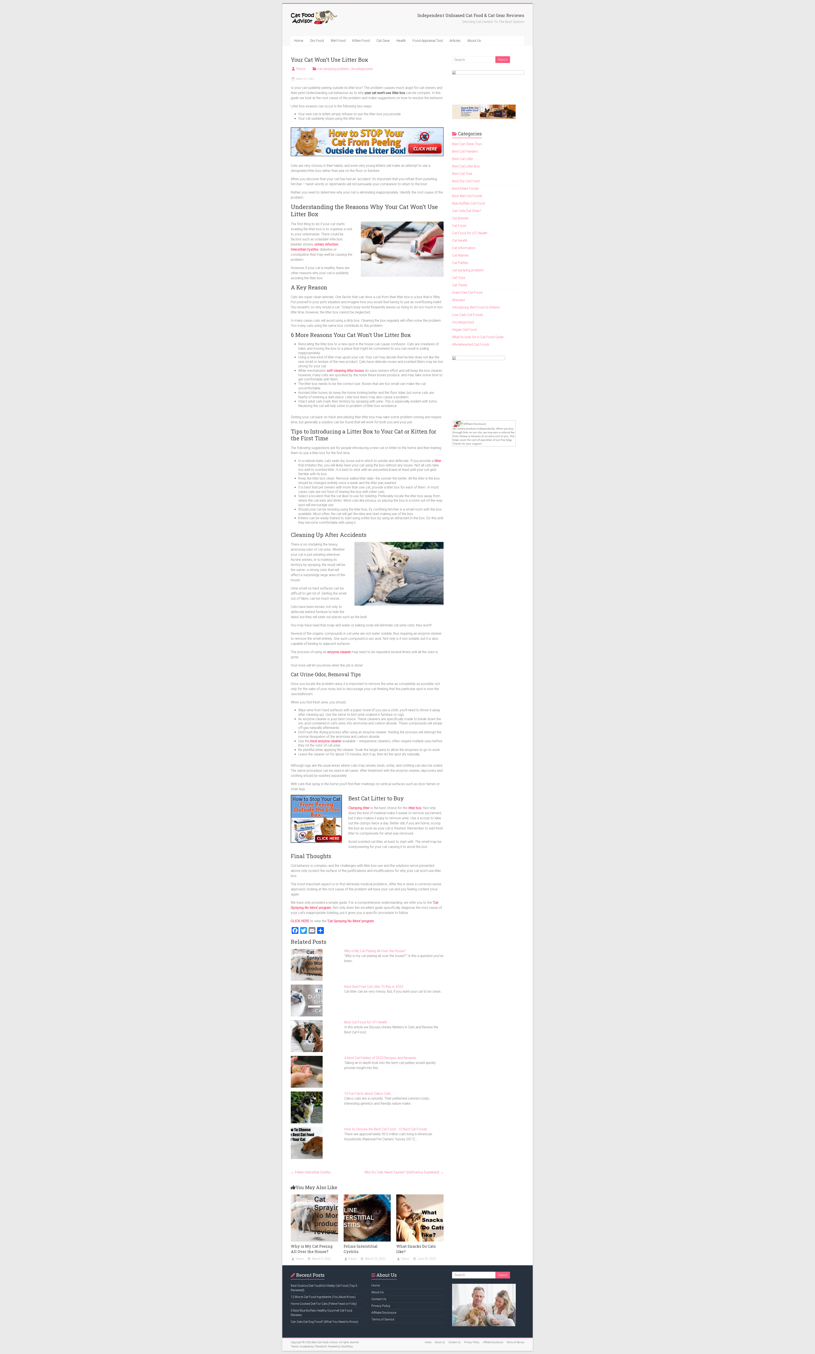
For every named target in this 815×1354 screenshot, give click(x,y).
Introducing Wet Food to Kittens (476, 307)
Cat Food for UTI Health (469, 233)
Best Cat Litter (462, 159)
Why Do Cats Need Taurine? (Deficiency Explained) (404, 1172)
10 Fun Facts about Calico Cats (367, 1094)
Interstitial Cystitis (304, 249)
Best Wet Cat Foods (467, 196)
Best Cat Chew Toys (467, 144)
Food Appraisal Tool (428, 41)
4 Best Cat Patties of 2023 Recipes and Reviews (380, 1058)
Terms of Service (382, 1319)
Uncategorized (361, 69)
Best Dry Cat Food (465, 181)
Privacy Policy (380, 1306)
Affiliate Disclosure (383, 1312)
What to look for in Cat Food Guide (478, 337)
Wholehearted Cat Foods (470, 344)
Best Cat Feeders (465, 151)
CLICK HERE (300, 921)
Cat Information (463, 248)
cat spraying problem (333, 69)
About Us (474, 41)
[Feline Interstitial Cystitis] (367, 1196)
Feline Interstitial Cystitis (310, 1172)
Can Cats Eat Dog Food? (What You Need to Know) (324, 1321)
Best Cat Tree (462, 174)
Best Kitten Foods (465, 189)
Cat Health (459, 241)
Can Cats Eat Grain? (466, 211)
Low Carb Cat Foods (467, 315)
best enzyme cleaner (325, 741)
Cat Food (459, 226)
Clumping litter (359, 808)
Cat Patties (460, 263)
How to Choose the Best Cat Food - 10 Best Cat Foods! (385, 1129)
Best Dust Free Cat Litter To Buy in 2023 (373, 987)
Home (298, 41)
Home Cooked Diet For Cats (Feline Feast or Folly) (324, 1303)
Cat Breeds (460, 218)
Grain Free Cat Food (467, 292)
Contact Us (378, 1299)
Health (401, 41)
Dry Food (317, 41)
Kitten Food (361, 41)
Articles (455, 41)
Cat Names (460, 255)
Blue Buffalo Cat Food (468, 203)
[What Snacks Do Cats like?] (420, 1196)
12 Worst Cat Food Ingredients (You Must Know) (323, 1297)
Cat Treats (459, 285)
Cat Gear (383, 41)
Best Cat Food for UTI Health (365, 1022)
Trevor (300, 69)
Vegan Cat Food (464, 330)
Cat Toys (458, 278)
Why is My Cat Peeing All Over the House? (375, 951)
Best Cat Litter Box (466, 166)
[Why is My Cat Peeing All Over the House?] (314, 1196)
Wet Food (338, 41)
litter (437, 461)
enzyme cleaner (339, 652)
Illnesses (458, 300)
